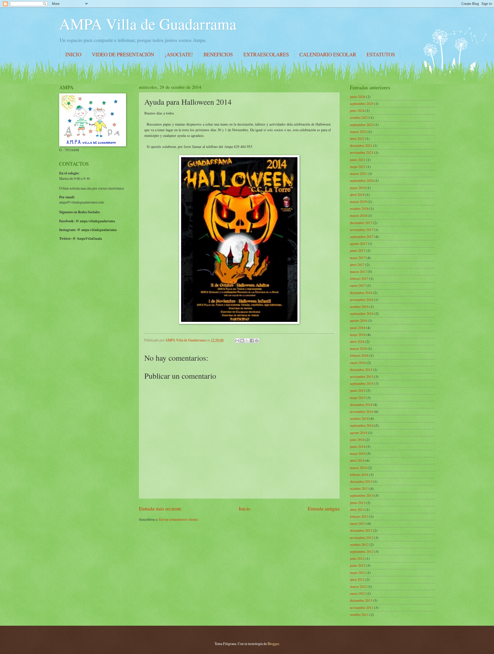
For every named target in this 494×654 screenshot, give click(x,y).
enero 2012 (358, 593)
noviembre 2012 (361, 537)
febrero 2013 (359, 516)
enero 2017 (358, 285)
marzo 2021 (358, 173)
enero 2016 (358, 362)
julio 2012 (357, 558)
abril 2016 (357, 341)
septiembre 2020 (362, 180)
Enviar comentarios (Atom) (178, 519)
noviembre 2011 (361, 607)
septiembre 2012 (362, 551)
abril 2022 (357, 138)
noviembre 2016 (361, 299)
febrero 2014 (359, 474)
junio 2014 (357, 446)
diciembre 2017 (361, 222)
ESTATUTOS (381, 54)
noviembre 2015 (361, 376)
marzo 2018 (358, 215)
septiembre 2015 (362, 383)
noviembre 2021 (361, 152)
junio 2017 (357, 250)
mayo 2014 (358, 453)
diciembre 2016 (361, 292)
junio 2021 (357, 159)
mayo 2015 (358, 397)
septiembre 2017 (362, 236)
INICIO (73, 54)
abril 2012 (357, 579)
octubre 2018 (359, 208)
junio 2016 (357, 327)
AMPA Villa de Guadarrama (147, 23)
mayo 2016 (358, 334)
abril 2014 (357, 460)
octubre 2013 (359, 488)
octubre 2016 (359, 306)
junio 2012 (357, 565)
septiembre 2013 (362, 495)
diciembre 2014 (361, 404)
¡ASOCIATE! (179, 54)
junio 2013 (357, 502)
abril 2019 (357, 194)
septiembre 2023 (362, 124)
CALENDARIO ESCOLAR (327, 54)
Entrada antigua (324, 508)
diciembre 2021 (361, 145)
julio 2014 (357, 439)
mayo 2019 (358, 187)
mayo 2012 (358, 572)
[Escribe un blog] (242, 340)
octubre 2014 (359, 418)
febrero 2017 (359, 278)
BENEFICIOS (218, 54)
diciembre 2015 (361, 369)
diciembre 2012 (361, 530)
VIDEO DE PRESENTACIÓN (123, 54)
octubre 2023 (359, 117)
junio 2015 (357, 390)
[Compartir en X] (247, 340)
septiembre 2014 (362, 425)
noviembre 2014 (361, 411)
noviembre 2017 (361, 229)
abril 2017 (357, 264)
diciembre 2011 (361, 600)
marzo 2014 (358, 467)
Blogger (273, 643)
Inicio (244, 508)
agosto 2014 (358, 432)
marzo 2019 (358, 201)
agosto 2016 (358, 320)
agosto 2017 (358, 243)
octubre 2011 (359, 614)
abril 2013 (357, 509)
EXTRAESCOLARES (266, 54)
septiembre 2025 (362, 103)
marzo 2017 (358, 271)
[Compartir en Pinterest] (256, 340)
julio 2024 (357, 110)
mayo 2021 (358, 166)
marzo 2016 (358, 348)
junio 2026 (357, 96)
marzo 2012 (358, 586)
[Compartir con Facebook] (251, 340)
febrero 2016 (359, 355)
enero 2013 (358, 523)
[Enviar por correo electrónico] (237, 340)
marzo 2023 (358, 131)
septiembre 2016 (362, 313)
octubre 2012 (359, 544)
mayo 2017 (358, 257)
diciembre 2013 (361, 481)
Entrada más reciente (160, 508)
